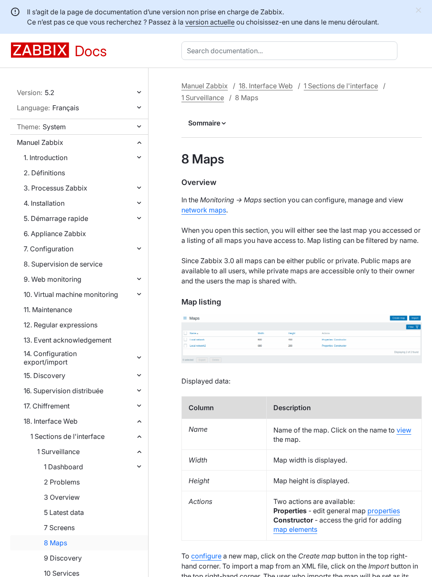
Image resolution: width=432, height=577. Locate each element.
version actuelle (210, 22)
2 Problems (62, 482)
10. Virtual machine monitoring (71, 294)
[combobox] (291, 51)
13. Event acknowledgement (67, 340)
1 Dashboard (63, 467)
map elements (295, 529)
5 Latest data (64, 512)
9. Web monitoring (52, 279)
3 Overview (62, 497)
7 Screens (59, 527)
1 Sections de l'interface (67, 436)
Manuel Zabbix (40, 142)
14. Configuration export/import (50, 357)
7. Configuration (48, 249)
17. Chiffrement (47, 406)
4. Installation (44, 203)
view (404, 430)
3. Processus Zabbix (55, 188)
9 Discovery (63, 558)
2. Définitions (44, 173)
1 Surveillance (58, 451)
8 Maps (55, 543)
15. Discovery (44, 375)
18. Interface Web (51, 421)
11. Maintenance (48, 309)
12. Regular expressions (60, 325)
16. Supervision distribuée (63, 390)
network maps (203, 210)
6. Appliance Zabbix (55, 233)
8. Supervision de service (63, 264)
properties (383, 510)
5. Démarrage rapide (56, 218)
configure (206, 556)
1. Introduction (46, 157)
